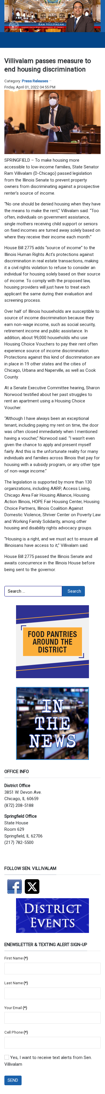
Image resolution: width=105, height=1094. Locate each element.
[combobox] (33, 591)
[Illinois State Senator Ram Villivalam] (52, 16)
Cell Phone (16, 1032)
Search (74, 591)
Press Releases (35, 81)
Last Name (16, 983)
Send (13, 1080)
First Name (16, 958)
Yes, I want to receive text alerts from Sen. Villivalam (48, 1061)
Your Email (15, 1008)
